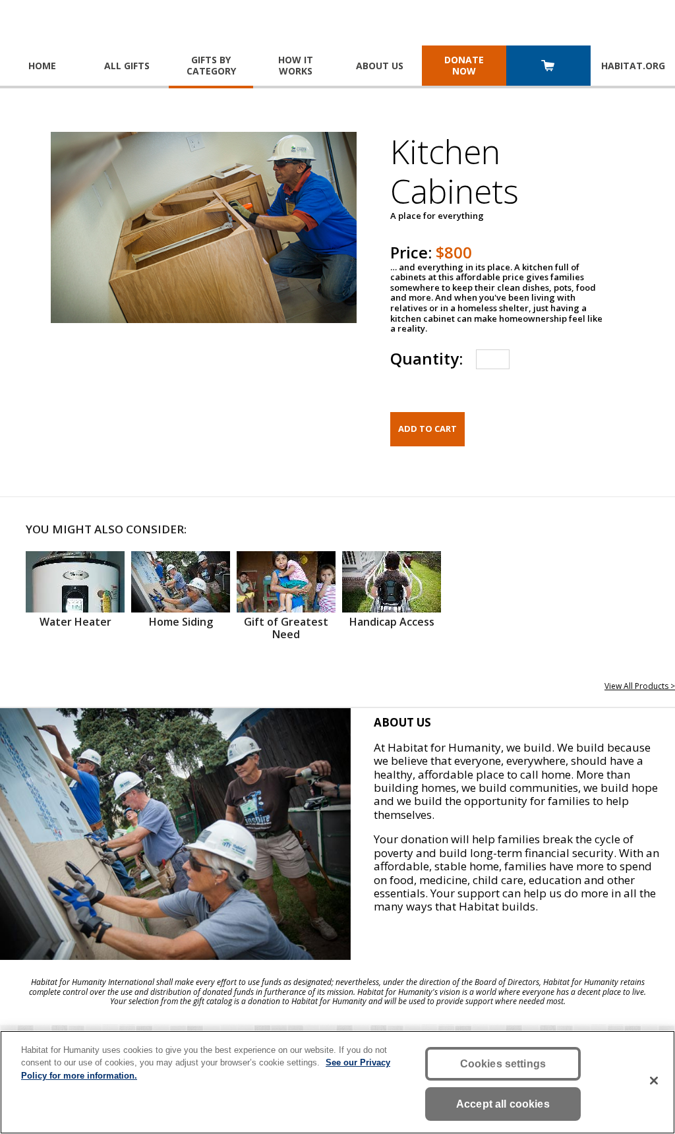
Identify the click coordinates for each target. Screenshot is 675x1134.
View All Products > (639, 686)
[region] (337, 1082)
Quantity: (426, 358)
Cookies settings (503, 1063)
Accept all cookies (503, 1104)
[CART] (548, 66)
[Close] (653, 1080)
